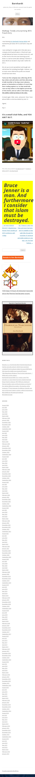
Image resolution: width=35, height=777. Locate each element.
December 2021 (6, 525)
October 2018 (5, 606)
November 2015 (6, 681)
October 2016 (5, 657)
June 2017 (4, 640)
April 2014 (4, 722)
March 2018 (5, 621)
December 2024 (6, 448)
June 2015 (4, 692)
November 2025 (6, 424)
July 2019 (4, 587)
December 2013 (6, 730)
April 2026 (4, 414)
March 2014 (5, 724)
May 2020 (4, 565)
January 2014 (5, 728)
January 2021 (5, 548)
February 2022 (6, 521)
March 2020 (5, 570)
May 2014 (4, 719)
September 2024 (6, 454)
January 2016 (5, 677)
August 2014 (5, 713)
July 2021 (4, 536)
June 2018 (4, 615)
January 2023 (5, 497)
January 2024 (5, 471)
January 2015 (5, 702)
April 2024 (4, 465)
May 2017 (4, 642)
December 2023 (6, 474)
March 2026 (5, 416)
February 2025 (6, 444)
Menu (17, 14)
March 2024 (5, 467)
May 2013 (4, 745)
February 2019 (6, 598)
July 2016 (4, 664)
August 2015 (5, 687)
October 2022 (5, 503)
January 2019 (5, 600)
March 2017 (5, 647)
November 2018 (6, 604)
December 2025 (6, 422)
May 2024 (4, 463)
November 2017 (6, 630)
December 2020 (6, 551)
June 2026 (4, 409)
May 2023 (4, 489)
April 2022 (4, 516)
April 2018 (4, 619)
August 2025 (5, 431)
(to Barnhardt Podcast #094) (19, 41)
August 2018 (5, 610)
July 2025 (4, 433)
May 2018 (4, 617)
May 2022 (4, 514)
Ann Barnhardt (14, 171)
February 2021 (6, 546)
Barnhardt (17, 3)
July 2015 (4, 689)
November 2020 (6, 553)
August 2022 (5, 508)
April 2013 (4, 747)
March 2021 (5, 544)
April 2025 (4, 439)
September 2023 (6, 480)
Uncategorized (20, 169)
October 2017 (5, 632)
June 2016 (4, 666)
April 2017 (4, 645)
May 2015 (4, 694)
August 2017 (5, 636)
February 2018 (6, 623)
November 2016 (6, 655)
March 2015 (5, 698)
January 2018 (5, 625)
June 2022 (4, 512)
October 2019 (5, 580)
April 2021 (4, 542)
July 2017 (4, 638)
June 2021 (4, 538)
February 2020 (6, 572)
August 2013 (5, 739)
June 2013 (4, 743)
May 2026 (4, 412)
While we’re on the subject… (9, 375)
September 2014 (6, 711)
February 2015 (6, 700)
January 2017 (5, 651)
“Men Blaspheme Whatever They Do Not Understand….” (17, 373)
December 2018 (6, 602)
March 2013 (5, 749)
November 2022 (6, 501)
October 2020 (5, 555)
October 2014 (5, 709)
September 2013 (6, 737)
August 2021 (5, 533)
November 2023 (6, 476)
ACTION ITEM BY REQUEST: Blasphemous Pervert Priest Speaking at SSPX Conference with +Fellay (9, 230)
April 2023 (4, 491)
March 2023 (5, 493)
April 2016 (4, 670)
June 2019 (4, 589)
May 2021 (4, 540)
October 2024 (5, 452)
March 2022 (5, 518)
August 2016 (5, 662)
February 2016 (6, 675)
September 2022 (6, 506)
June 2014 (4, 717)
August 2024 (5, 456)
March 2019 (5, 595)
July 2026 (4, 407)
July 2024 (4, 459)
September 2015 (6, 685)
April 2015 (4, 696)
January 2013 (5, 754)
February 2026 (6, 418)
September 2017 (6, 634)
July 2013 (4, 741)
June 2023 (4, 486)
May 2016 (4, 668)
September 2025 (6, 429)
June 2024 (4, 461)
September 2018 (6, 608)
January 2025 (5, 446)
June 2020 (4, 563)
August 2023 (5, 482)
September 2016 (6, 660)
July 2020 (4, 561)
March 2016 (5, 672)
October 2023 (5, 478)
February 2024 (6, 469)
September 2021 (6, 531)
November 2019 (6, 578)
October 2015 (5, 683)
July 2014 (4, 715)
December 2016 (6, 653)
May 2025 (4, 437)
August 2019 (5, 585)
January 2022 (5, 523)
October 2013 (5, 734)
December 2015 (6, 679)
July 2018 (4, 613)
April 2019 (4, 593)
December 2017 (6, 627)
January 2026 (5, 420)
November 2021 (6, 527)
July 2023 (4, 484)
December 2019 (6, 576)
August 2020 (5, 559)
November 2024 (6, 450)
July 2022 (4, 510)
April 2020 (4, 568)
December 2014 (6, 704)
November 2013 (6, 732)
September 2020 (6, 557)
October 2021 (5, 529)
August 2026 (5, 405)
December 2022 (6, 499)
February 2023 (6, 495)
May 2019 (4, 591)
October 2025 (5, 427)
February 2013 (6, 752)
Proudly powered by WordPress (10, 771)
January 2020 (5, 574)
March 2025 (5, 441)
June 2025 (4, 435)
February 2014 (6, 726)
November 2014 (6, 707)
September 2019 (6, 583)
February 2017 (6, 649)
